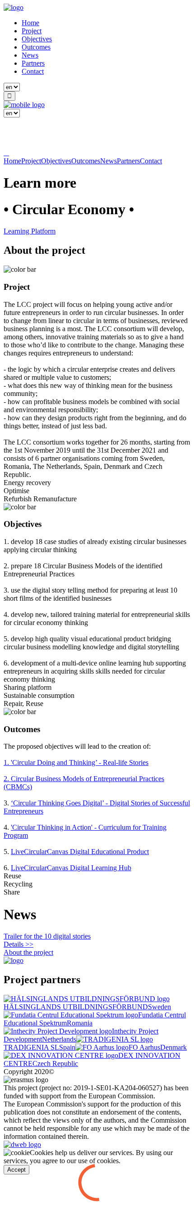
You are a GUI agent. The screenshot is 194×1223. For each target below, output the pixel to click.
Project (32, 31)
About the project (28, 952)
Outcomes (36, 47)
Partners (33, 63)
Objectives (37, 39)
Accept (16, 1169)
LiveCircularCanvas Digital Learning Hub (71, 868)
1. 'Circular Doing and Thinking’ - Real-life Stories (76, 762)
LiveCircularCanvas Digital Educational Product (80, 851)
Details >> (18, 944)
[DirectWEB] (22, 1144)
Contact (33, 71)
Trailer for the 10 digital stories (47, 936)
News (30, 55)
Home (30, 23)
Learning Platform (29, 231)
